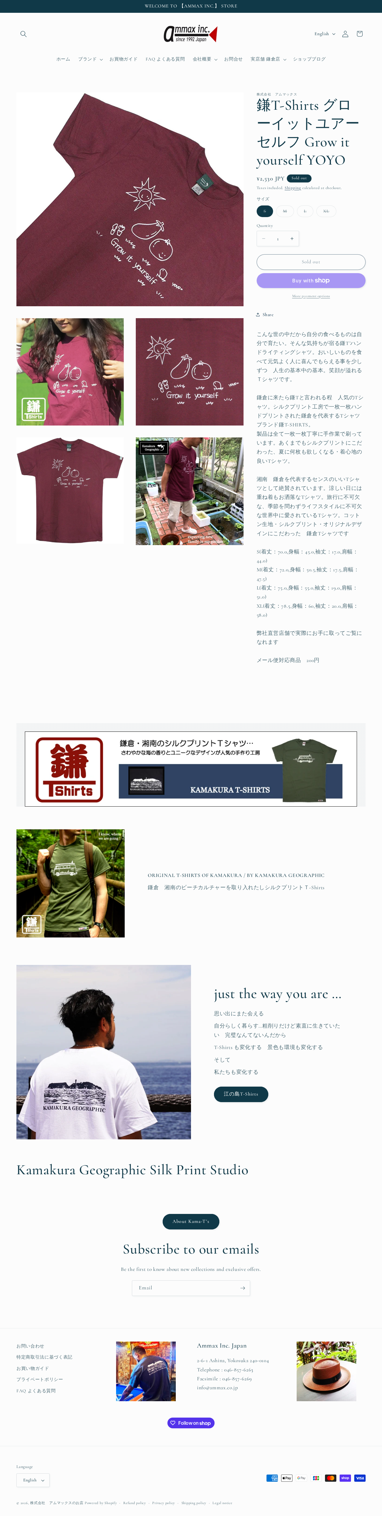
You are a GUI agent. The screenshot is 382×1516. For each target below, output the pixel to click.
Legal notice (222, 1503)
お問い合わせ (30, 1346)
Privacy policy (163, 1503)
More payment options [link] (311, 295)
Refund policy (134, 1503)
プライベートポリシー (39, 1379)
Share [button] (268, 314)
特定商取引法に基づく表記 (44, 1357)
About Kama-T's (190, 1221)
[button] (23, 34)
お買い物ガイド (32, 1368)
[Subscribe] (242, 1288)
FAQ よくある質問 (36, 1390)
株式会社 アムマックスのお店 (57, 1503)
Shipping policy (194, 1503)
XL (329, 212)
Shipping (293, 187)
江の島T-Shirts (241, 1094)
